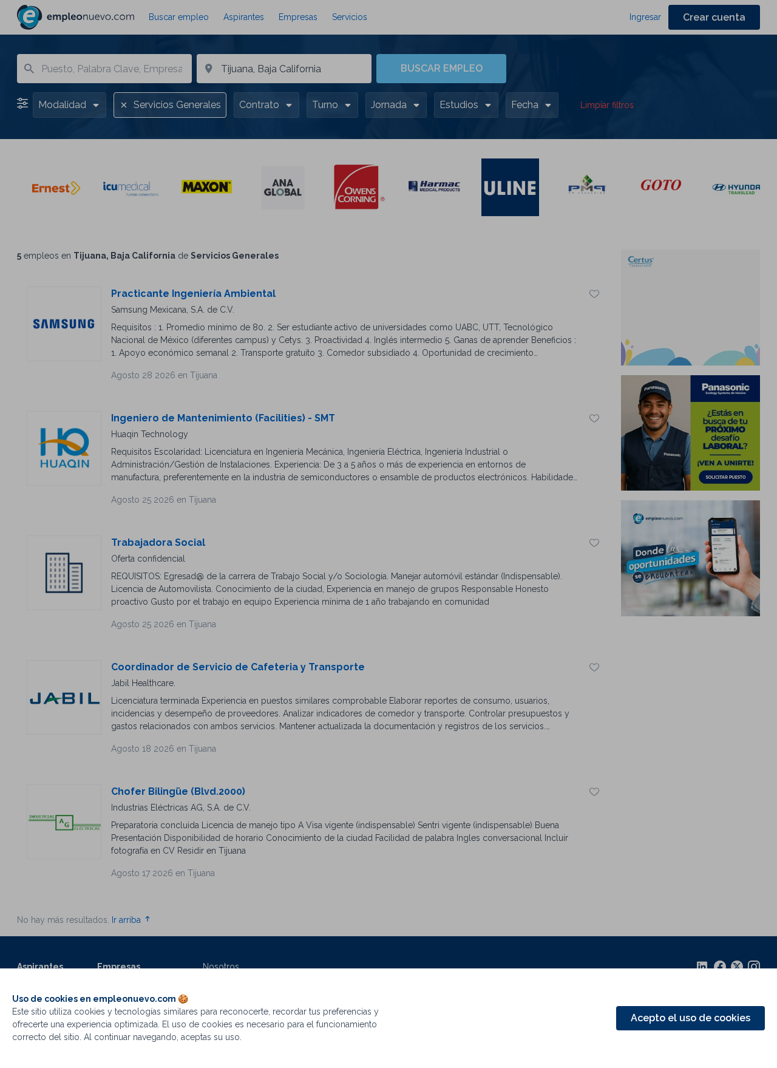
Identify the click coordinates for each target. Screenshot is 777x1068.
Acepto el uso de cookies (690, 1018)
